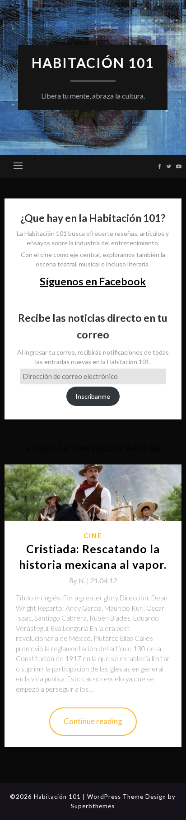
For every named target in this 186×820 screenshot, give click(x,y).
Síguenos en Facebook (93, 281)
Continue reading (93, 721)
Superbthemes (93, 806)
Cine (93, 536)
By (79, 580)
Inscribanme (92, 396)
